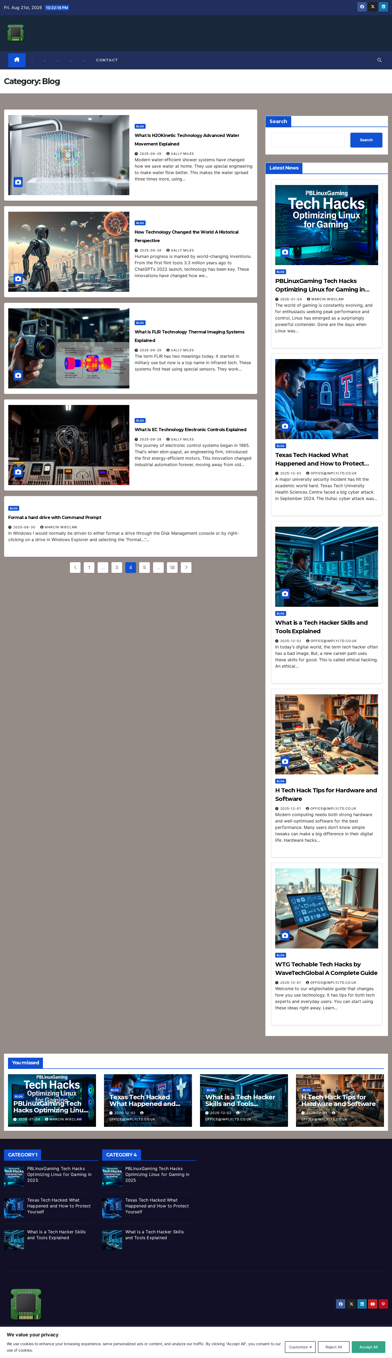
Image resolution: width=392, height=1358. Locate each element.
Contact (107, 60)
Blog (140, 126)
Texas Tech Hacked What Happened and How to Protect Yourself (319, 463)
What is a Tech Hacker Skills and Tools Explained (240, 1103)
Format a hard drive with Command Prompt (54, 517)
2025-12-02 (291, 473)
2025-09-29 (151, 154)
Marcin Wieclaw (61, 527)
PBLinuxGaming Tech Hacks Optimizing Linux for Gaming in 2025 (320, 289)
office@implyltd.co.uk (334, 473)
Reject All (334, 1347)
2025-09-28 (151, 439)
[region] (196, 1342)
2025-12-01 (291, 808)
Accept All (368, 1347)
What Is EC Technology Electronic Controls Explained (190, 429)
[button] (379, 60)
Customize (298, 1347)
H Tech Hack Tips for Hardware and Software (338, 1100)
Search (278, 121)
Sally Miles (182, 154)
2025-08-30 (25, 527)
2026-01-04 (291, 299)
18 (172, 567)
